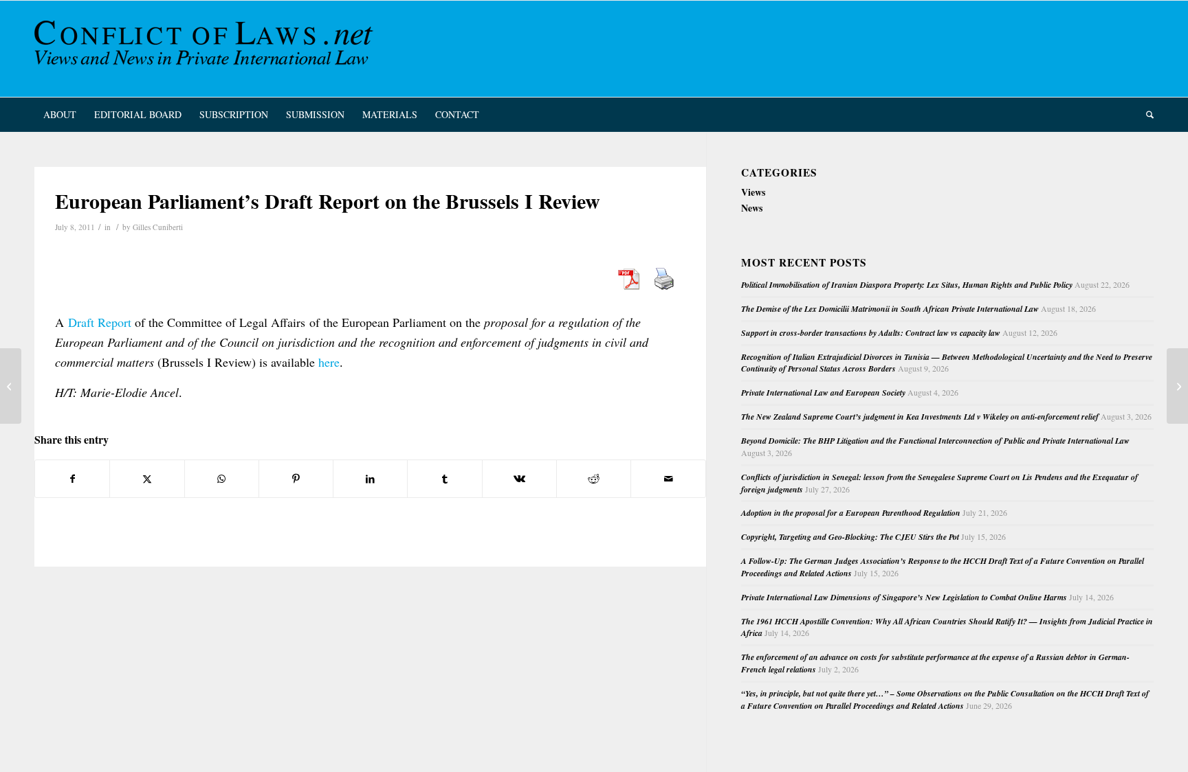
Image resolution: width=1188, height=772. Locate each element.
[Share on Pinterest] (296, 478)
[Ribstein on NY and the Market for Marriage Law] (10, 386)
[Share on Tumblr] (444, 478)
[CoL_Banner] (206, 49)
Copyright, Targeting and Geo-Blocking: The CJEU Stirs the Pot (850, 537)
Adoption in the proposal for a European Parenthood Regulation (850, 513)
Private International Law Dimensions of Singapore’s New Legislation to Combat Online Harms (904, 597)
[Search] (1145, 115)
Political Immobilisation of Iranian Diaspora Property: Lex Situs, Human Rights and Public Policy (906, 285)
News (751, 208)
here (329, 362)
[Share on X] (147, 478)
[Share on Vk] (519, 478)
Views (753, 192)
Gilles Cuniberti (158, 227)
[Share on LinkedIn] (370, 478)
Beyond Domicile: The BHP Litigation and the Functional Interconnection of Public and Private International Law (935, 440)
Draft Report (99, 322)
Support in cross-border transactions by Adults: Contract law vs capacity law (870, 333)
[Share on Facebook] (72, 478)
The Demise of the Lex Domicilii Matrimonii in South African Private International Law (890, 309)
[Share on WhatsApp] (221, 478)
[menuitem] (59, 115)
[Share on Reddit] (593, 478)
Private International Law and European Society (823, 392)
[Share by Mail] (668, 478)
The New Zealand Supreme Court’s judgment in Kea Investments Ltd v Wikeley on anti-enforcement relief (920, 416)
